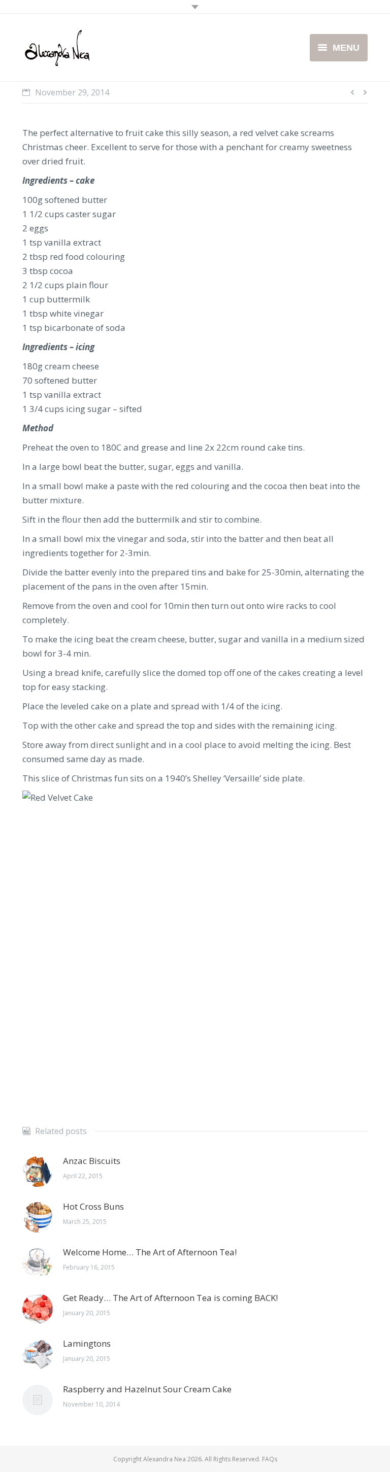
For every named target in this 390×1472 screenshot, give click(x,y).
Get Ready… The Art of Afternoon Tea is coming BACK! (170, 1298)
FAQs (269, 1459)
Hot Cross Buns (93, 1206)
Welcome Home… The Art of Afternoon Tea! (150, 1252)
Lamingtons (87, 1343)
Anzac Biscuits (91, 1161)
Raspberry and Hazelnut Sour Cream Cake (147, 1389)
